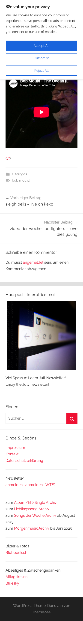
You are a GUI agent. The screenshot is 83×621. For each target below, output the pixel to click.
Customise (42, 58)
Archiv (44, 509)
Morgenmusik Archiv (31, 528)
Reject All (41, 70)
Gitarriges (19, 174)
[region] (41, 40)
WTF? (50, 485)
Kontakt (12, 454)
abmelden (34, 485)
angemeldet (33, 262)
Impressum (15, 447)
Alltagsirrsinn (16, 577)
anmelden (14, 485)
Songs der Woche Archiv (35, 515)
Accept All (41, 46)
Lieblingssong (26, 509)
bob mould (21, 180)
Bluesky (12, 583)
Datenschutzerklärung (24, 460)
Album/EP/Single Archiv (35, 502)
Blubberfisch (16, 552)
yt (8, 158)
